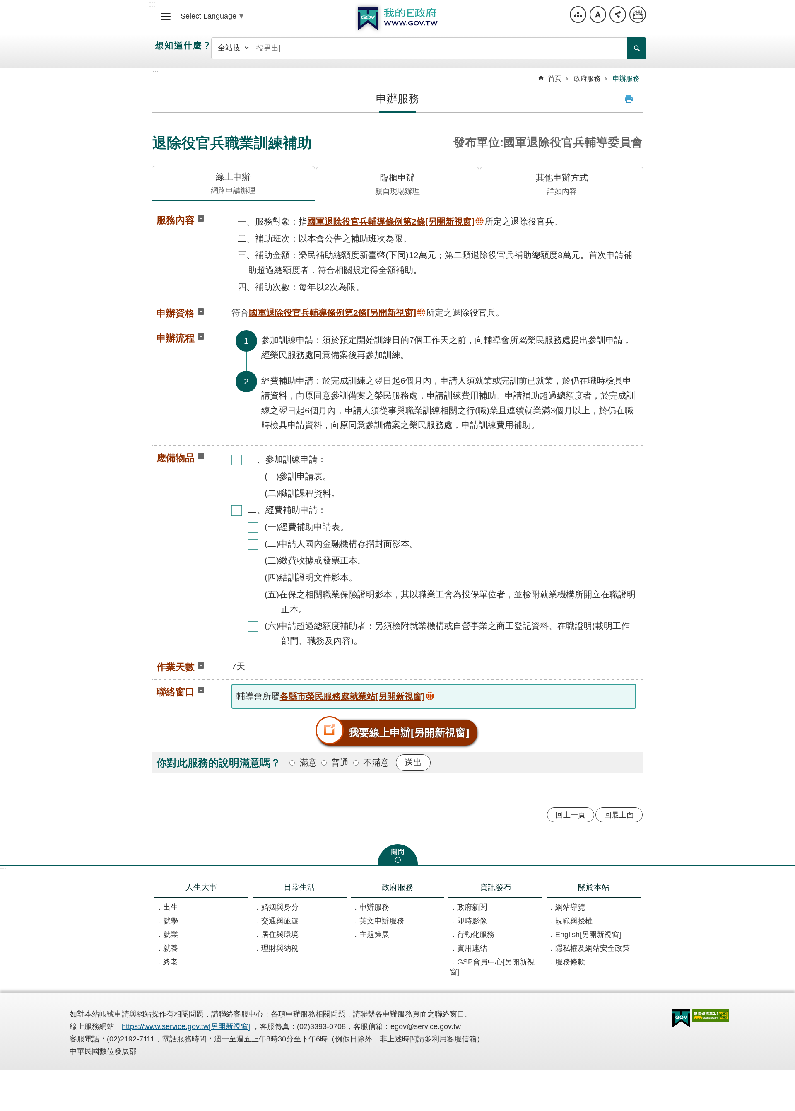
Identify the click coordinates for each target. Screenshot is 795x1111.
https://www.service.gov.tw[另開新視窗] (186, 1026)
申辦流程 (176, 338)
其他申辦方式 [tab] (562, 184)
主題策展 (374, 934)
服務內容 (176, 220)
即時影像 (472, 921)
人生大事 (201, 886)
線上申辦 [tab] (233, 183)
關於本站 (594, 886)
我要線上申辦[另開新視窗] (409, 732)
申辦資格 (176, 313)
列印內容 (629, 99)
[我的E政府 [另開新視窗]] (681, 1018)
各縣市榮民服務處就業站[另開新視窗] (352, 696)
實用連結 (472, 948)
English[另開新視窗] (588, 934)
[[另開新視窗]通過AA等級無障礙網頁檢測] (710, 1015)
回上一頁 (570, 815)
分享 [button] (618, 14)
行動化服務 (475, 934)
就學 (170, 921)
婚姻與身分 (280, 907)
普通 (340, 762)
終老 (170, 962)
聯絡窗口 (176, 691)
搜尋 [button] (636, 48)
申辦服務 (626, 78)
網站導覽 (578, 14)
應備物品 (176, 457)
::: (3, 870)
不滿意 (376, 762)
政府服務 (587, 78)
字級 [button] (598, 14)
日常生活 (299, 886)
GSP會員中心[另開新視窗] (492, 967)
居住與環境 (280, 934)
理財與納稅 (280, 948)
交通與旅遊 (280, 921)
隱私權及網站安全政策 (592, 948)
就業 (170, 934)
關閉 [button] (398, 854)
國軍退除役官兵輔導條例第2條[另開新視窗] (391, 221)
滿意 (308, 762)
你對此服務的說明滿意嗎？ (219, 762)
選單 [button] (165, 16)
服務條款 (570, 962)
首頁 (554, 78)
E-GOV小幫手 (637, 14)
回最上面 (619, 815)
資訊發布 (495, 886)
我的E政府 (397, 18)
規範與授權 (574, 921)
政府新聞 (472, 907)
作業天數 (176, 667)
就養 (170, 948)
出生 (170, 907)
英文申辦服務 (381, 921)
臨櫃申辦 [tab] (397, 184)
